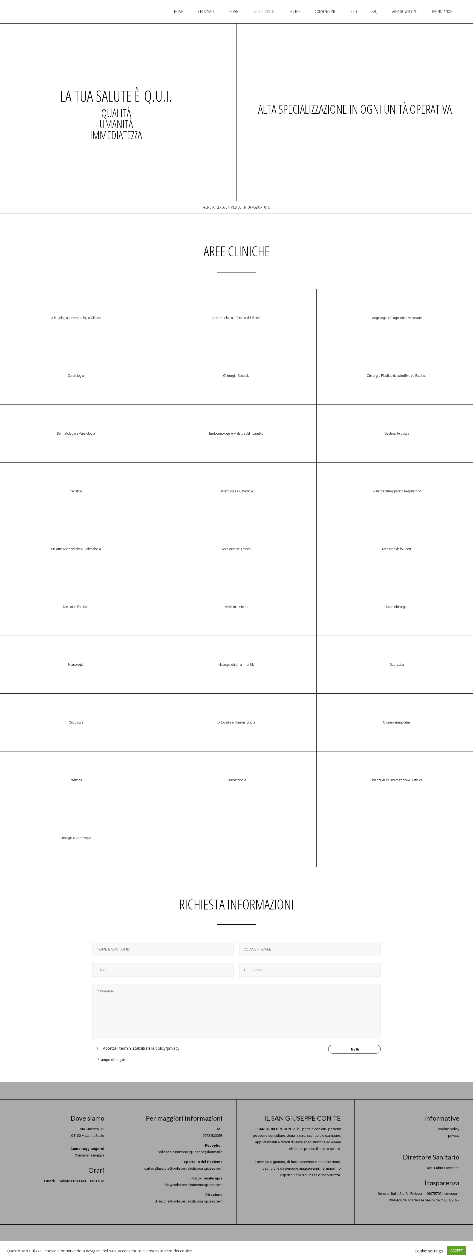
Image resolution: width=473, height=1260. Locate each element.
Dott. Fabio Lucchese (442, 1168)
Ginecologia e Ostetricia (236, 491)
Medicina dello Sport (396, 549)
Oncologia (76, 722)
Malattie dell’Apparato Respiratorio (397, 491)
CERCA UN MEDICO (229, 207)
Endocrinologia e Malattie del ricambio (236, 433)
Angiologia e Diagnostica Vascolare (397, 318)
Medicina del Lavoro (236, 549)
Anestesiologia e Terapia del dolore (236, 318)
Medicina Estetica (75, 607)
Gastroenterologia (396, 433)
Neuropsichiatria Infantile (236, 665)
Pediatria (76, 780)
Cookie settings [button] (429, 1250)
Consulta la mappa (89, 1155)
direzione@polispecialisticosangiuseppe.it (189, 1201)
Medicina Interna (236, 607)
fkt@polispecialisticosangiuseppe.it (194, 1185)
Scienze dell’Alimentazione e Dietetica (397, 780)
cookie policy (448, 1129)
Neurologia (75, 665)
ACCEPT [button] (456, 1250)
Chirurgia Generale (236, 376)
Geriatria (76, 491)
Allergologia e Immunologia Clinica (76, 318)
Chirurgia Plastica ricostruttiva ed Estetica (396, 376)
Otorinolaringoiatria (397, 722)
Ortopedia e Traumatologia (236, 722)
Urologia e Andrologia (76, 838)
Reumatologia (236, 780)
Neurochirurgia (396, 607)
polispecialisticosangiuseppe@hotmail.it (190, 1152)
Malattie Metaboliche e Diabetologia (76, 549)
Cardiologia (76, 376)
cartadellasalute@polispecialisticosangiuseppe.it (183, 1168)
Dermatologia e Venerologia (76, 433)
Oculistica (397, 665)
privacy (453, 1135)
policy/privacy (167, 1048)
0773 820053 (213, 1135)
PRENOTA (209, 207)
